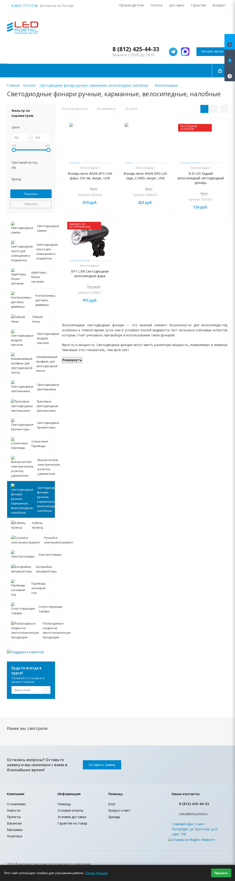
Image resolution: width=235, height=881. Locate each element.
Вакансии (14, 823)
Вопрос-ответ (119, 810)
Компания (15, 794)
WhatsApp (213, 864)
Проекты (14, 817)
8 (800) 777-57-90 (24, 5)
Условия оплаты (70, 810)
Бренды (114, 817)
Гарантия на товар (72, 823)
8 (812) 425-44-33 (135, 49)
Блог (112, 804)
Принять (221, 873)
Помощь (64, 804)
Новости (13, 810)
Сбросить (31, 204)
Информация (69, 794)
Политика (14, 836)
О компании (16, 804)
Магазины (14, 830)
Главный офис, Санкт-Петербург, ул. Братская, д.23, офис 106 (195, 829)
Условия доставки (72, 817)
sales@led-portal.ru (193, 814)
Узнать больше (96, 873)
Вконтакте (190, 864)
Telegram (224, 864)
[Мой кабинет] (220, 70)
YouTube (201, 864)
